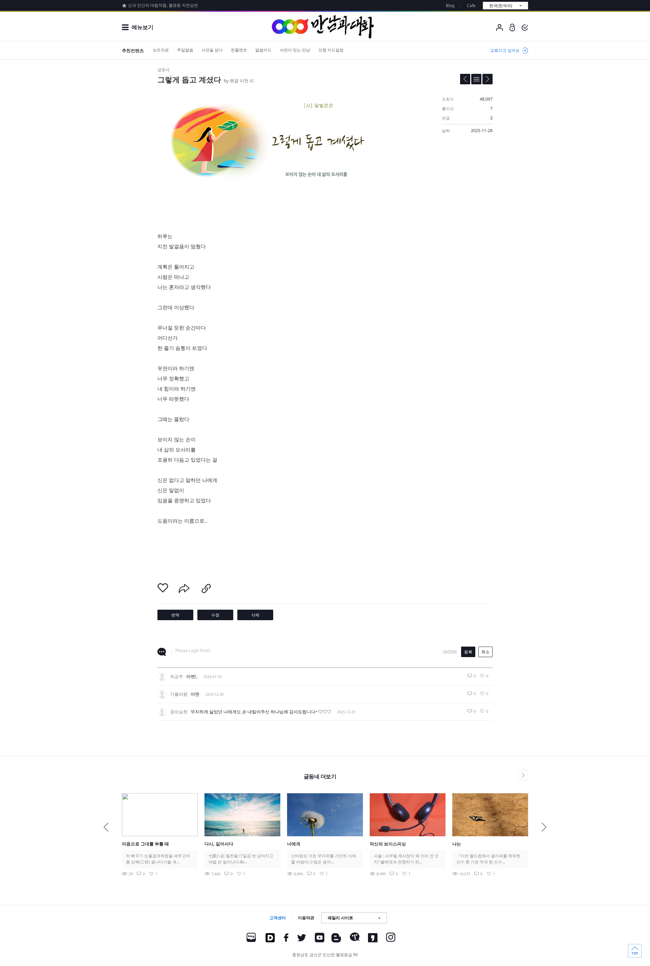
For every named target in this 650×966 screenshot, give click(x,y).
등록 (468, 652)
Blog (450, 5)
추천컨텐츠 (133, 50)
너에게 (293, 844)
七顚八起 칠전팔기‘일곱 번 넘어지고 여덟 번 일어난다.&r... (241, 859)
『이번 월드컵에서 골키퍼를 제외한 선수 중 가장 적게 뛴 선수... (488, 859)
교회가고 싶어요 (505, 50)
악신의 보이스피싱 (388, 844)
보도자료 (161, 50)
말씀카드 (263, 50)
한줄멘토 (239, 50)
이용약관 (306, 918)
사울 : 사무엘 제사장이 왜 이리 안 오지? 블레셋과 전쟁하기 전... (406, 859)
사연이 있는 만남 (295, 50)
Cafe (471, 5)
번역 (175, 615)
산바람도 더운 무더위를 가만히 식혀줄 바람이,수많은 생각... (323, 859)
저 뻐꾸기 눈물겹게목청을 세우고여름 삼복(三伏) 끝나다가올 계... (158, 859)
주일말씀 (185, 50)
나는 (456, 844)
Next (544, 827)
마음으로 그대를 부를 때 (145, 844)
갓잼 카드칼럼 (331, 50)
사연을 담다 (212, 50)
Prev (106, 827)
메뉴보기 (142, 27)
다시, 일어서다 (218, 844)
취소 (485, 652)
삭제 (255, 615)
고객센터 (277, 918)
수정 (215, 615)
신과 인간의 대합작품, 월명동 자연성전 (163, 5)
